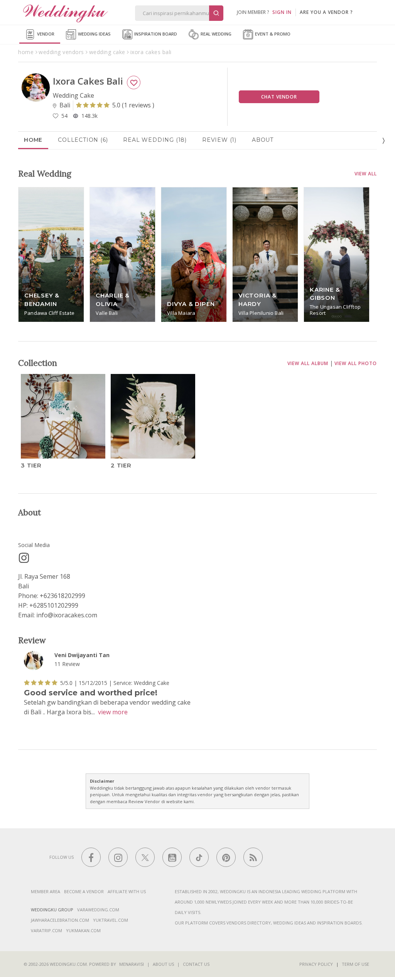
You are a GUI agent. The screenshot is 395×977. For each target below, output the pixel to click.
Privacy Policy (316, 964)
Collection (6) (83, 139)
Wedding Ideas (94, 34)
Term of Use (355, 964)
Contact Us (196, 964)
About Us (163, 964)
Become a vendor (84, 891)
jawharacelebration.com (60, 920)
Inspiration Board (155, 34)
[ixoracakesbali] (24, 558)
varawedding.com (98, 909)
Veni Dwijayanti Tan (82, 655)
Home (33, 139)
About (262, 139)
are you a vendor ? (326, 12)
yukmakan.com (83, 930)
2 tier (121, 465)
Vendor (45, 34)
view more (113, 712)
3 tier (31, 465)
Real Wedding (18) (155, 139)
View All (365, 173)
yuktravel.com (110, 920)
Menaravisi (131, 964)
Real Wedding (215, 34)
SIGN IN (282, 12)
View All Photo (355, 363)
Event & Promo (272, 34)
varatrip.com (46, 930)
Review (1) (219, 139)
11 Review (67, 664)
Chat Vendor (279, 96)
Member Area (45, 891)
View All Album (307, 363)
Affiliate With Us (127, 891)
